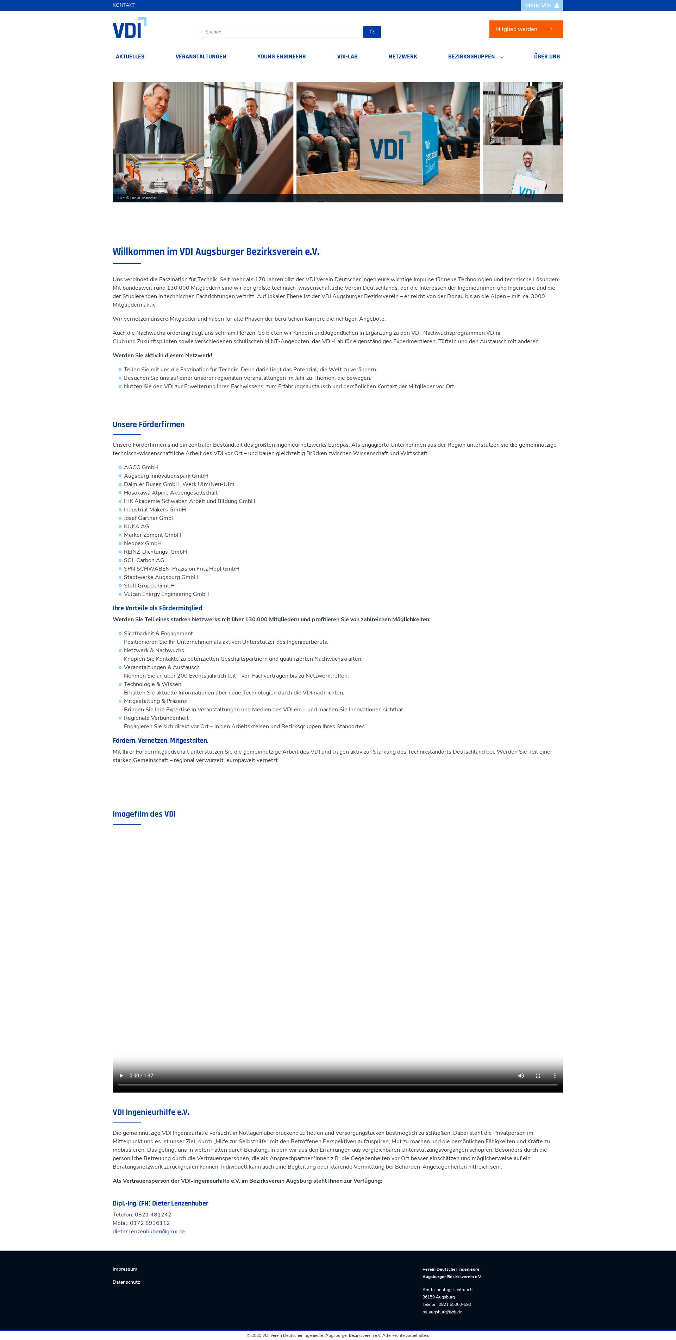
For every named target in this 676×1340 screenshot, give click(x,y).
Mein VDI (538, 6)
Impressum (125, 1269)
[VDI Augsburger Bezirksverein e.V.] (129, 27)
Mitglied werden (516, 29)
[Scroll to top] (660, 1324)
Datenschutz (126, 1282)
